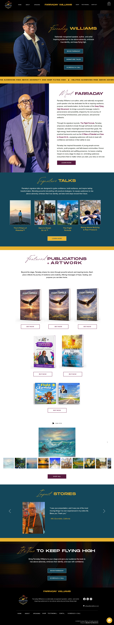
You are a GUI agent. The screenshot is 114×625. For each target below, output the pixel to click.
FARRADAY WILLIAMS (58, 4)
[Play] (53, 423)
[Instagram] (91, 599)
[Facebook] (84, 599)
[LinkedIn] (87, 599)
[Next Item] (107, 442)
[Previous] (10, 511)
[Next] (104, 511)
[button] (109, 3)
